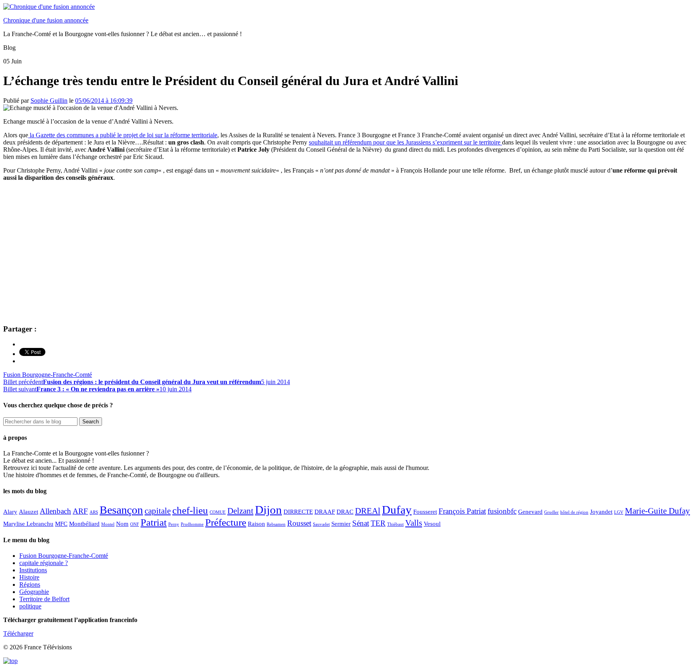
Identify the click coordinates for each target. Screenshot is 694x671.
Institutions (33, 570)
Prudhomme (192, 524)
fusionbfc (502, 511)
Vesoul (432, 523)
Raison (256, 523)
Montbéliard (84, 523)
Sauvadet (321, 524)
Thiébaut (395, 524)
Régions (29, 584)
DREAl (367, 511)
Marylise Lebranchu (28, 523)
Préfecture (225, 522)
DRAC (345, 511)
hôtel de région (574, 512)
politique (30, 606)
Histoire (29, 577)
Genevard (530, 511)
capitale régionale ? (43, 562)
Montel (107, 524)
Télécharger (18, 633)
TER (378, 523)
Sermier (341, 523)
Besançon (121, 510)
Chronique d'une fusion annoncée (45, 20)
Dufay (397, 509)
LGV (618, 512)
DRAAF (324, 511)
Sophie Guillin (49, 100)
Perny (173, 524)
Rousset (299, 523)
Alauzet (28, 511)
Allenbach (55, 511)
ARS (94, 512)
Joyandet (601, 511)
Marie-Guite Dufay (657, 511)
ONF (134, 524)
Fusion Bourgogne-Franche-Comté (47, 374)
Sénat (360, 523)
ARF (80, 511)
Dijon (268, 509)
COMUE (218, 512)
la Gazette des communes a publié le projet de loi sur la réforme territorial (121, 135)
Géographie (34, 591)
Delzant (240, 511)
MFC (61, 523)
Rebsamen (276, 524)
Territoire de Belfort (44, 599)
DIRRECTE (298, 511)
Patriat (154, 522)
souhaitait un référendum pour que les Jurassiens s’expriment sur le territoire (405, 142)
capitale (158, 511)
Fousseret (425, 511)
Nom (122, 523)
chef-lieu (190, 510)
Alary (10, 511)
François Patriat (462, 511)
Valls (413, 523)
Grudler (551, 512)
